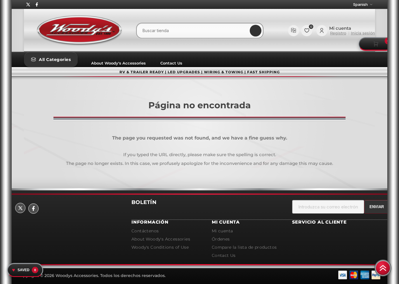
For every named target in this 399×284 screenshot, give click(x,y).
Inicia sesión (363, 33)
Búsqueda (255, 30)
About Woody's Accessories (118, 63)
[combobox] (200, 30)
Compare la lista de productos (293, 30)
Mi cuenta (222, 231)
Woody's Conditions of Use (160, 247)
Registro (338, 33)
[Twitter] (28, 4)
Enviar (376, 207)
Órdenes (221, 239)
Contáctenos (145, 231)
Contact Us (171, 63)
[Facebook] (37, 4)
